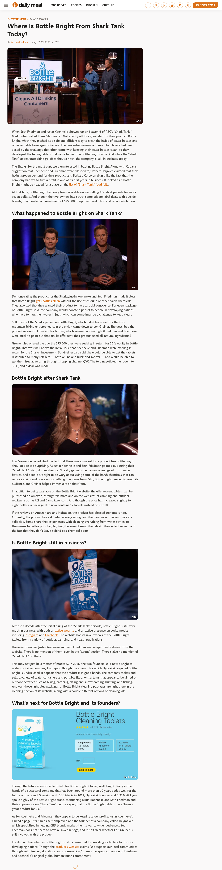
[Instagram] (172, 5)
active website (64, 631)
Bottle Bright (130, 777)
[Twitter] (156, 5)
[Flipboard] (180, 5)
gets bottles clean (48, 301)
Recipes (76, 5)
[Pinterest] (164, 5)
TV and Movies (39, 19)
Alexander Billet (19, 42)
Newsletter (207, 5)
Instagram (31, 635)
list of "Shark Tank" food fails (88, 185)
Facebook (51, 635)
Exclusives (58, 5)
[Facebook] (148, 5)
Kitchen (92, 5)
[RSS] (188, 5)
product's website (67, 847)
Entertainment (16, 19)
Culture (108, 5)
